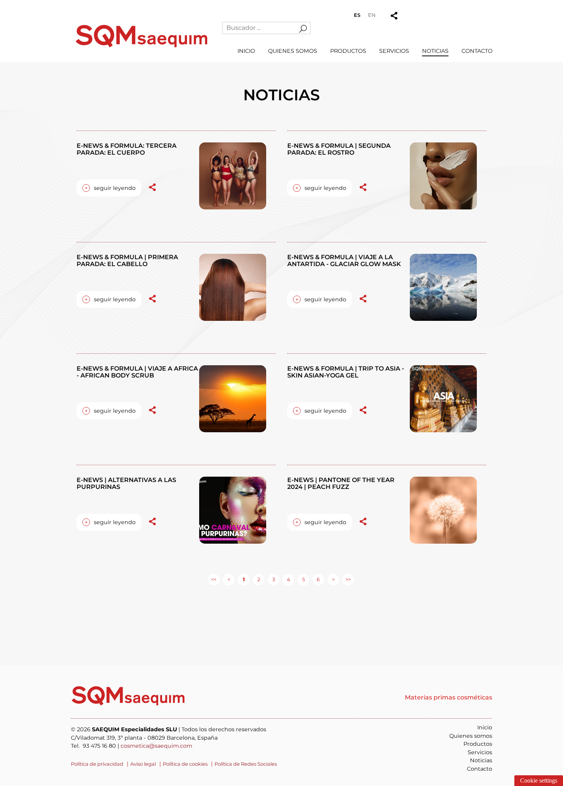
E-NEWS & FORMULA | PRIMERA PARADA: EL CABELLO (127, 260)
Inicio (246, 50)
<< (213, 579)
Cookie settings (538, 780)
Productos (348, 50)
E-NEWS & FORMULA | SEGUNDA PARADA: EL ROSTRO (339, 149)
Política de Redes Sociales (245, 764)
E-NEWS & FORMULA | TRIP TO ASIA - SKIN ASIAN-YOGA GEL (345, 372)
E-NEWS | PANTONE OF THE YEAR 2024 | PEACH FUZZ (340, 483)
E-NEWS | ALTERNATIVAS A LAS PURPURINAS (126, 483)
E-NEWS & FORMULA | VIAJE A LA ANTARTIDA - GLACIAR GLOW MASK (344, 260)
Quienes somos (292, 50)
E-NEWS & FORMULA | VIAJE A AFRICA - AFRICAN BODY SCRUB (137, 372)
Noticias (435, 50)
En (371, 15)
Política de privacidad (97, 764)
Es (357, 15)
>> (348, 579)
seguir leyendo (110, 188)
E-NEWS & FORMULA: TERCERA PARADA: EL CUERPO (127, 149)
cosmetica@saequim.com (156, 745)
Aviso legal (143, 764)
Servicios (394, 50)
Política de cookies (185, 764)
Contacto (477, 50)
